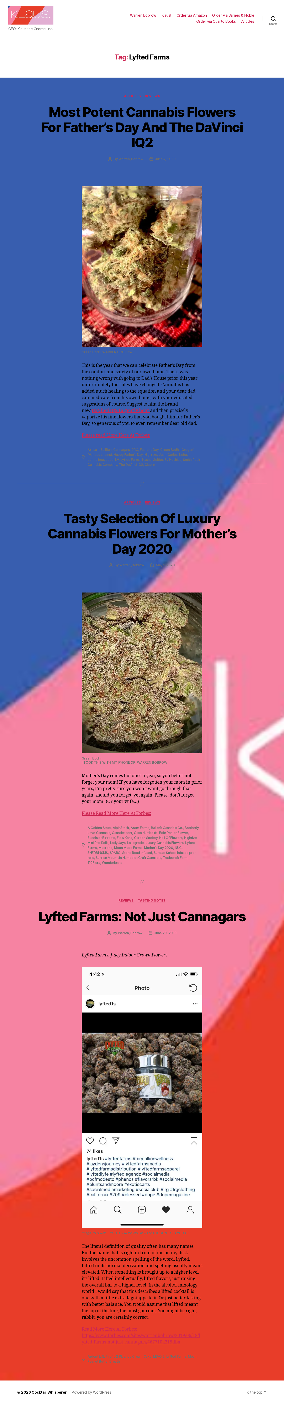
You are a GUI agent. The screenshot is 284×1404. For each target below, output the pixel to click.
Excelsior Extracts (101, 838)
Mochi (192, 1356)
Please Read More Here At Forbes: (116, 813)
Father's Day (149, 450)
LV (117, 460)
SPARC (115, 853)
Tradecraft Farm (175, 858)
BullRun (106, 450)
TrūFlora (94, 863)
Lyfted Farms (130, 460)
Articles (247, 21)
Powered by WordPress (91, 1392)
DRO (134, 450)
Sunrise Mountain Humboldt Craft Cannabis (128, 858)
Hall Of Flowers (170, 838)
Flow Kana (124, 838)
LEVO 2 (158, 1356)
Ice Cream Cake (139, 1356)
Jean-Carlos (168, 455)
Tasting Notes (151, 900)
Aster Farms (140, 828)
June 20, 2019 (165, 933)
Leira (183, 455)
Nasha (147, 460)
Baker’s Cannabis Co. (167, 828)
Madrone (105, 848)
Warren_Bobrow (131, 159)
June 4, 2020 (165, 159)
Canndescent (122, 833)
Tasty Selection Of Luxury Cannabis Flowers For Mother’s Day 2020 (142, 533)
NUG (178, 848)
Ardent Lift (96, 1356)
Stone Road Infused (137, 853)
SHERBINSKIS (98, 853)
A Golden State (99, 828)
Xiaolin (150, 465)
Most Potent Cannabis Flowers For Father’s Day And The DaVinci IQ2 (142, 127)
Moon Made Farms (128, 848)
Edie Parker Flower (173, 833)
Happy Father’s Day (128, 455)
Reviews (152, 96)
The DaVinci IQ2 (131, 465)
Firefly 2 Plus (115, 1356)
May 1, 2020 (165, 565)
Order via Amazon (192, 15)
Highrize (150, 455)
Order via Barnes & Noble (233, 15)
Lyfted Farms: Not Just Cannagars (142, 916)
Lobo (110, 460)
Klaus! (166, 15)
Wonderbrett (112, 863)
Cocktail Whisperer (49, 1392)
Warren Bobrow (143, 15)
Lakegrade (135, 843)
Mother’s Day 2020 (158, 848)
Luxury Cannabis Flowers (165, 843)
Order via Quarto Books (216, 21)
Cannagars (121, 450)
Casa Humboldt (145, 833)
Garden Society (146, 838)
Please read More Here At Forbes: (116, 435)
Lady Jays (118, 843)
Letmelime (96, 460)
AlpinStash (121, 828)
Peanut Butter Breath (104, 1361)
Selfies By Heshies (167, 460)
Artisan (93, 450)
